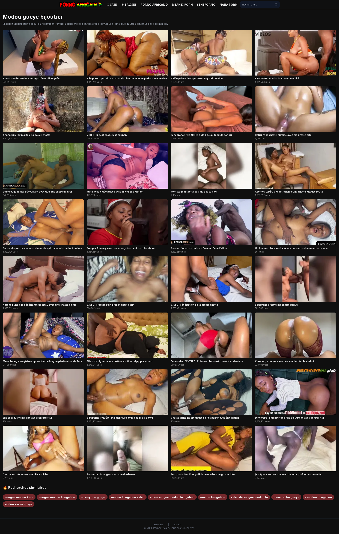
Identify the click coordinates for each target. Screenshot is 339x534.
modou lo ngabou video (127, 497)
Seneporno (206, 5)
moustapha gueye (286, 497)
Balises (130, 5)
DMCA (177, 524)
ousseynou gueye (93, 497)
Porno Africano (154, 5)
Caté (113, 5)
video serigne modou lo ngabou (172, 497)
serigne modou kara (19, 497)
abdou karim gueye (18, 504)
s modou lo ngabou (318, 497)
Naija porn (228, 5)
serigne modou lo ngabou (57, 497)
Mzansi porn (182, 5)
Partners (159, 524)
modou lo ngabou (212, 497)
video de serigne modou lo (249, 497)
